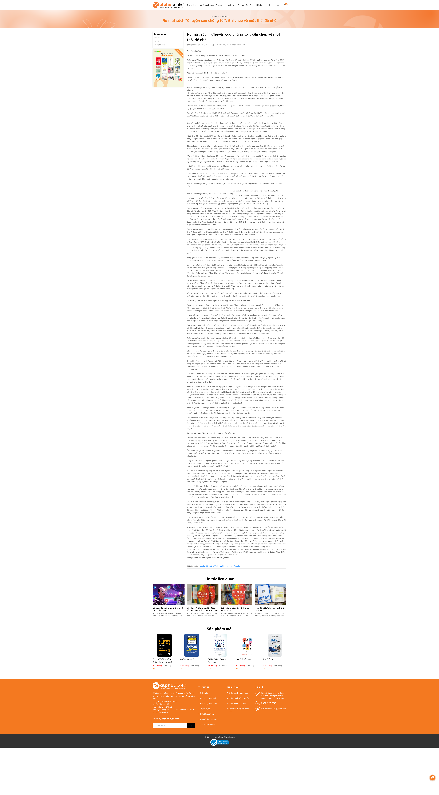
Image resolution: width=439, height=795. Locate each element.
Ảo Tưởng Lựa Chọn (188, 659)
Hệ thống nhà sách (208, 698)
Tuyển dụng (205, 709)
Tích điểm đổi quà (207, 724)
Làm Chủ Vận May (243, 659)
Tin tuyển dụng (159, 45)
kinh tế (261, 308)
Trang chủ (191, 5)
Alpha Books (229, 737)
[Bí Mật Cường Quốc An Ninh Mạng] (219, 645)
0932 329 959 (268, 703)
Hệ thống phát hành (208, 703)
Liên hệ (259, 5)
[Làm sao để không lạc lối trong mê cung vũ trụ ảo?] (211, 594)
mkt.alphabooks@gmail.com (273, 709)
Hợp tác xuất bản (207, 714)
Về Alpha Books (207, 5)
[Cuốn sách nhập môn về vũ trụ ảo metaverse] (279, 594)
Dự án (272, 198)
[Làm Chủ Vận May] (247, 645)
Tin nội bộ (157, 41)
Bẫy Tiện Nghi (269, 659)
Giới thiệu (204, 693)
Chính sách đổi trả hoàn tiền (239, 710)
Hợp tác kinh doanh (208, 719)
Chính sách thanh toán (238, 693)
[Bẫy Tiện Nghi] (274, 645)
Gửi (191, 726)
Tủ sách (219, 5)
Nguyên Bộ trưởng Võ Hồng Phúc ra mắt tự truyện (219, 566)
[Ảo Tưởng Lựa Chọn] (191, 645)
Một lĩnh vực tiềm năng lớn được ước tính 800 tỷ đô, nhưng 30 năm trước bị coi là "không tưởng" (244, 610)
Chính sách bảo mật (237, 703)
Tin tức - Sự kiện (245, 5)
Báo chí (157, 38)
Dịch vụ (231, 5)
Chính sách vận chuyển (239, 698)
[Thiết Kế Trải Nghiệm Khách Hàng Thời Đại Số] (164, 645)
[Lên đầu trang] (432, 784)
